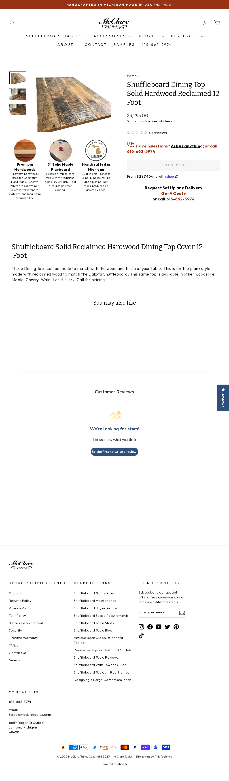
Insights (149, 36)
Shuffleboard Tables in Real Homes (101, 672)
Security (15, 630)
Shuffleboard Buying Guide (95, 608)
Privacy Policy (20, 608)
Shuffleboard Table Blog (93, 630)
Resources (185, 36)
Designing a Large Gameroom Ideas (102, 680)
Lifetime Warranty (23, 638)
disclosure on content (26, 623)
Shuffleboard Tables (54, 36)
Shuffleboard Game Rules (94, 593)
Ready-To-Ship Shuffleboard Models (102, 650)
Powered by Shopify (114, 764)
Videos (14, 660)
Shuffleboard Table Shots (94, 623)
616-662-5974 (157, 44)
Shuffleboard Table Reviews (96, 657)
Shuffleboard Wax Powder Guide (100, 665)
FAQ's (13, 645)
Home (132, 76)
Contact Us (18, 652)
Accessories (110, 36)
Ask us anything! (187, 145)
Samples (124, 44)
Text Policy (17, 615)
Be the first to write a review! (114, 452)
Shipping (134, 121)
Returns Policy (20, 600)
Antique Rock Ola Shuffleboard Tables (98, 640)
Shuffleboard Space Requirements (101, 615)
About (66, 44)
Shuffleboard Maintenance (95, 600)
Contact (95, 44)
